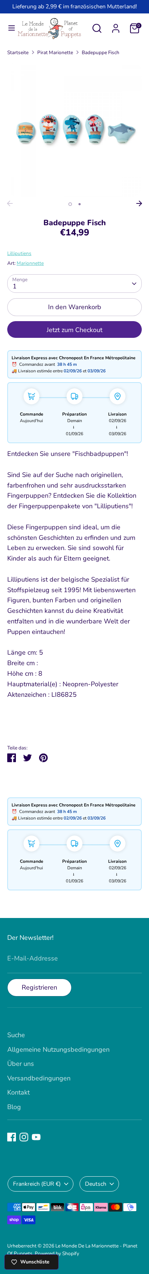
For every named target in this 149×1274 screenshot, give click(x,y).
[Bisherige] (10, 203)
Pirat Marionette (55, 52)
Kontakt (18, 1092)
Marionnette (30, 263)
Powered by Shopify (57, 1253)
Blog (14, 1107)
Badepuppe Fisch (100, 52)
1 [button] (70, 204)
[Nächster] (139, 203)
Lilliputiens (19, 253)
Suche (16, 1035)
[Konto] (115, 26)
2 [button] (79, 204)
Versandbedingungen (39, 1078)
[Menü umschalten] (8, 28)
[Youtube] (36, 1137)
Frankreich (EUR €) (37, 1184)
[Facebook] (11, 1137)
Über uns (20, 1063)
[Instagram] (24, 1137)
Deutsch (95, 1184)
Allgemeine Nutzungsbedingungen (58, 1049)
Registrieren (39, 987)
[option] (74, 129)
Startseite (18, 52)
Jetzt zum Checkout (74, 329)
